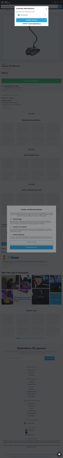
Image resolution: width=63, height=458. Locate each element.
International (24, 15)
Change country (31, 20)
